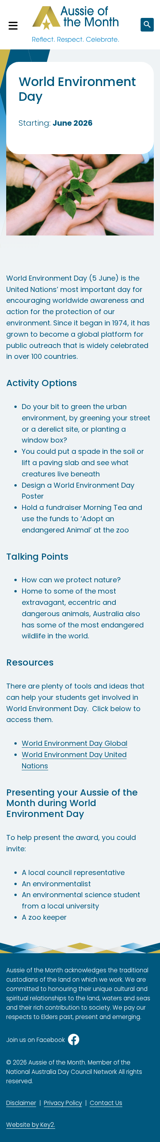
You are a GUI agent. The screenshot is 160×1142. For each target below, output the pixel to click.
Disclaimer (21, 1103)
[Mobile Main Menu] (13, 25)
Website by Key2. (30, 1125)
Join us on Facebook (35, 1040)
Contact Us (106, 1103)
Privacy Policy (63, 1103)
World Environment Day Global (74, 743)
